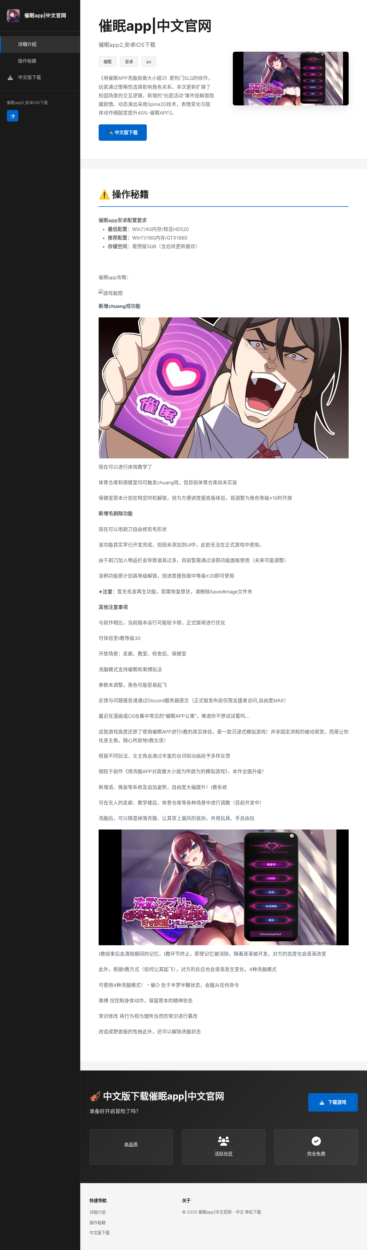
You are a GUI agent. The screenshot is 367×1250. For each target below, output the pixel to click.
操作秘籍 (97, 1222)
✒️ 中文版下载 (123, 132)
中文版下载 (99, 1232)
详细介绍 (97, 1212)
